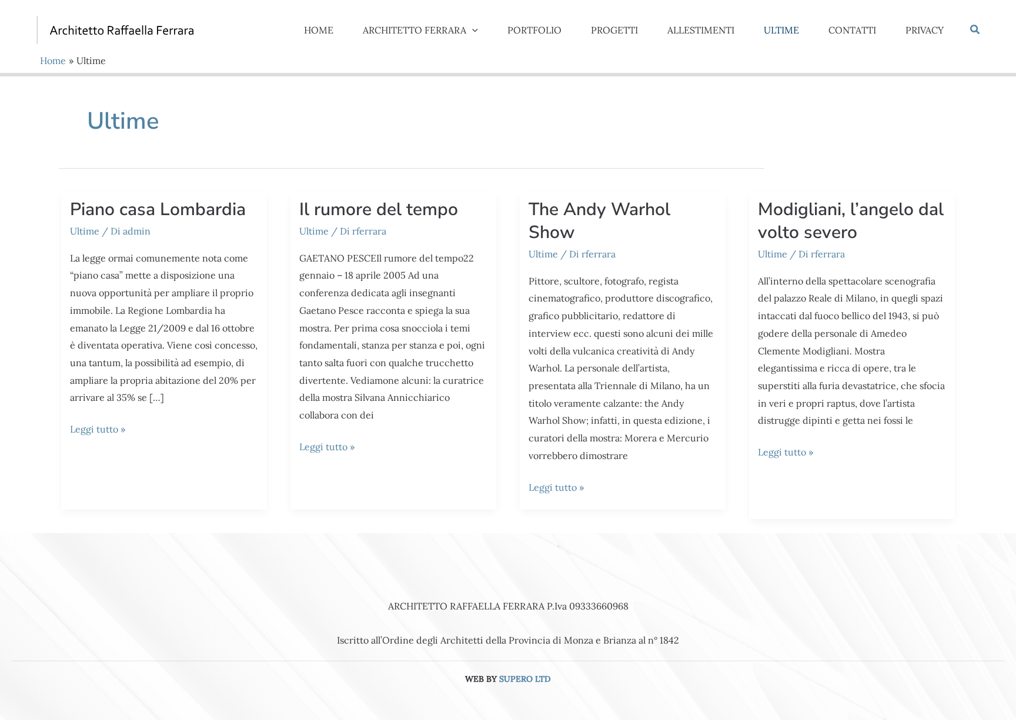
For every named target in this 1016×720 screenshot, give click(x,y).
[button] (472, 30)
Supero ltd (525, 679)
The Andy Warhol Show (599, 221)
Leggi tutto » (97, 430)
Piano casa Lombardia (158, 209)
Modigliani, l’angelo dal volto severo (851, 221)
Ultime (84, 231)
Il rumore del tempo (378, 209)
